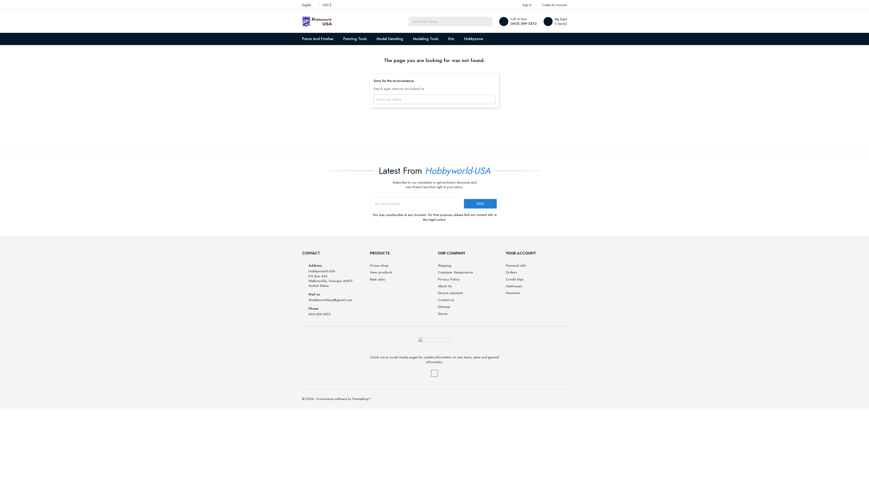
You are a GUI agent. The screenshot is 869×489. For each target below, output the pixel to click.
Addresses (514, 286)
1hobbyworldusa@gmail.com (330, 300)
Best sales (377, 279)
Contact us (446, 300)
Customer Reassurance (455, 272)
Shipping (444, 265)
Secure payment (450, 293)
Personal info (516, 265)
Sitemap (444, 306)
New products (381, 272)
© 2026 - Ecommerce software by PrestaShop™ (336, 399)
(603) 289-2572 (524, 23)
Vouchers (513, 293)
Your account (521, 253)
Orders (511, 272)
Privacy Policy (448, 279)
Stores (442, 314)
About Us (445, 286)
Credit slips (514, 279)
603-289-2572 (319, 314)
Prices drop (379, 265)
